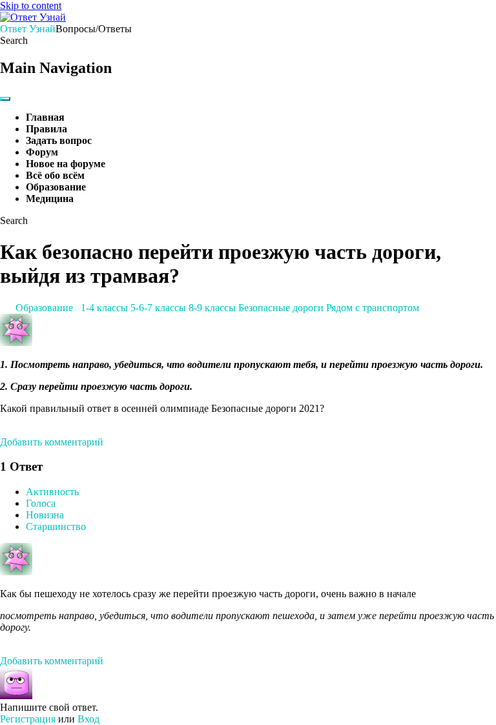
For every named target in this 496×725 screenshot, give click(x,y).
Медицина (50, 198)
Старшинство (56, 526)
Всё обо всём (55, 175)
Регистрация (28, 718)
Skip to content (30, 5)
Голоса (41, 503)
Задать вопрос (59, 140)
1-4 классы (104, 307)
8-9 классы (212, 307)
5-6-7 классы (158, 307)
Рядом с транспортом (372, 307)
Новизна (45, 514)
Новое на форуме (65, 163)
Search (14, 40)
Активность (52, 491)
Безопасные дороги (281, 307)
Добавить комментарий (51, 441)
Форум (42, 152)
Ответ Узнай (28, 28)
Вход (88, 718)
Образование (56, 186)
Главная (45, 117)
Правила (46, 128)
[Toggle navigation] (5, 99)
